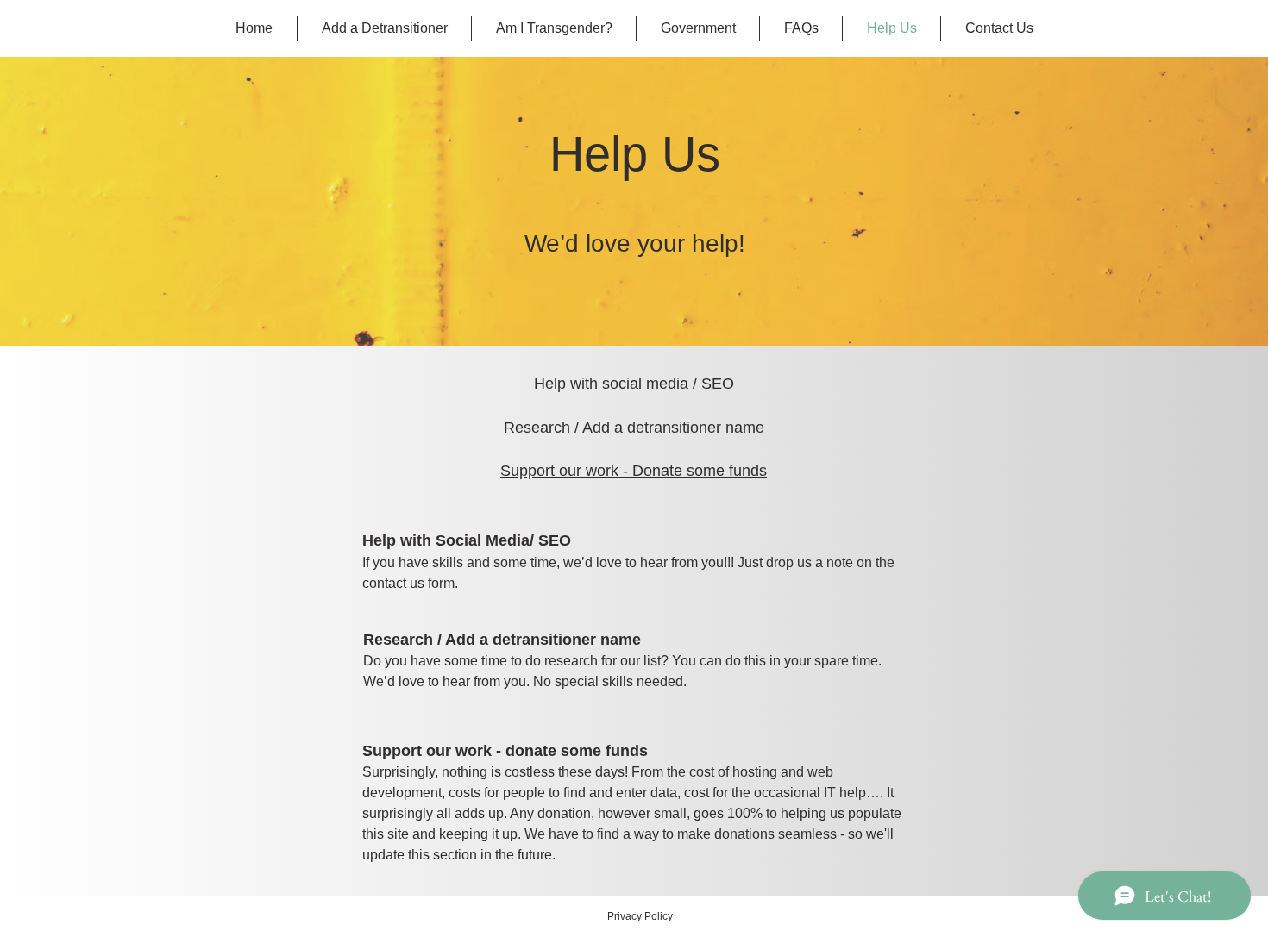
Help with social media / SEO (634, 383)
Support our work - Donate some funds (633, 470)
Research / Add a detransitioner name (634, 427)
